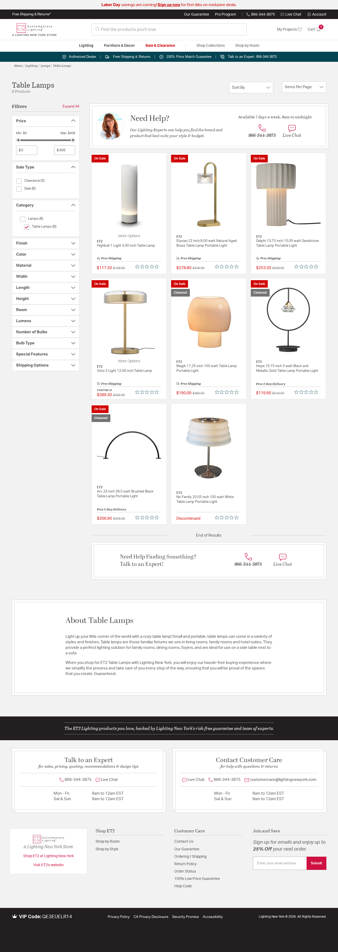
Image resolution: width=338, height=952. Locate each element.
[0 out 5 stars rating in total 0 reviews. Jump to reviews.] (148, 266)
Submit (316, 863)
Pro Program (225, 14)
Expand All (71, 106)
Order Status (185, 871)
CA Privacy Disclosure (151, 917)
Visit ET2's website (48, 865)
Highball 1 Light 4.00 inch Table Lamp (126, 245)
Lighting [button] (86, 46)
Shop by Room (108, 841)
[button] (316, 14)
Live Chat (293, 14)
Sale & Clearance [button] (160, 46)
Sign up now (169, 5)
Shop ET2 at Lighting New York (48, 856)
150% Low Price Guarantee (197, 879)
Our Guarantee (196, 14)
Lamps (45, 65)
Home (18, 65)
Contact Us (183, 841)
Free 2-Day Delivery (270, 383)
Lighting (31, 65)
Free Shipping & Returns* (31, 14)
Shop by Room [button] (247, 46)
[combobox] (169, 29)
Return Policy (185, 864)
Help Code (183, 886)
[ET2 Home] (34, 29)
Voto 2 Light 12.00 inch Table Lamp (124, 371)
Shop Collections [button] (210, 46)
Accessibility (213, 917)
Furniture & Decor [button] (119, 46)
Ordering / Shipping (190, 857)
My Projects (287, 29)
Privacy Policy (119, 917)
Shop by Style (107, 849)
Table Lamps (62, 65)
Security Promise (185, 917)
